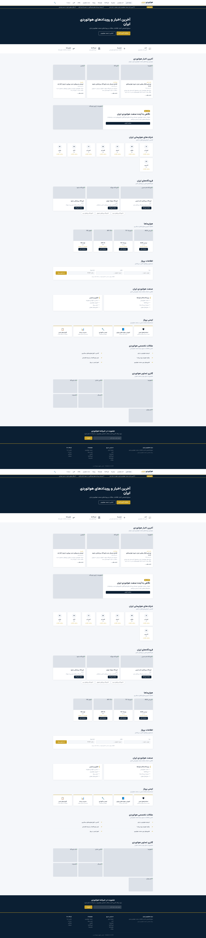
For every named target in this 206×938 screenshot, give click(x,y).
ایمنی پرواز (90, 452)
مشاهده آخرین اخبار (123, 33)
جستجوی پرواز (61, 273)
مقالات (78, 3)
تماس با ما (69, 450)
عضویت (88, 438)
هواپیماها (100, 3)
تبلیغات (70, 456)
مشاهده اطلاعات (146, 154)
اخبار (112, 452)
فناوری (91, 454)
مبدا (149, 270)
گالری (74, 3)
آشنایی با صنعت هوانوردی (107, 33)
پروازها (94, 3)
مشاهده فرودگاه (146, 208)
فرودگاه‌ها (107, 3)
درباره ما (68, 3)
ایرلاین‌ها (113, 3)
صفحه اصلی (128, 3)
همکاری (70, 454)
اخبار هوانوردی (120, 3)
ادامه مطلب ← (148, 95)
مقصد (121, 270)
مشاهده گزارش (128, 123)
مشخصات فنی (143, 249)
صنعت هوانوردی (86, 3)
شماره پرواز (92, 270)
